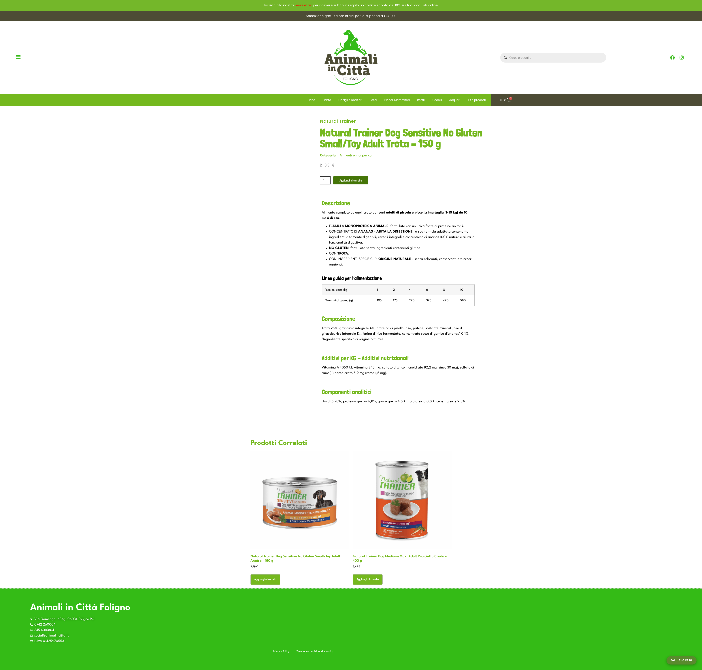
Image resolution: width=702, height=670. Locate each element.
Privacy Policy (281, 651)
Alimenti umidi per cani (357, 155)
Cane (311, 100)
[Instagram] (681, 57)
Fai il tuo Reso (681, 660)
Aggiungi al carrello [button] (265, 579)
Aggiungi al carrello (350, 180)
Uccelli (437, 100)
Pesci (373, 100)
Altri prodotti (476, 100)
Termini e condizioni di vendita (315, 651)
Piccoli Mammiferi (397, 100)
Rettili (421, 100)
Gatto (326, 100)
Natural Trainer (338, 121)
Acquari (454, 100)
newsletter (303, 5)
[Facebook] (672, 57)
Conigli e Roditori (350, 100)
